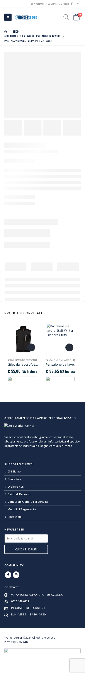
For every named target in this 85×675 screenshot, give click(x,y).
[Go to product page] (23, 339)
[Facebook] (72, 4)
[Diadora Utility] (22, 381)
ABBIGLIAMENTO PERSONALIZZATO (26, 360)
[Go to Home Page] (5, 31)
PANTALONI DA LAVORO (58, 360)
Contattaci (14, 479)
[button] (8, 17)
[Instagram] (78, 4)
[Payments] (42, 655)
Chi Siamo (14, 471)
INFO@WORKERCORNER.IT (28, 608)
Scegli (31, 347)
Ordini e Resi (16, 486)
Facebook (8, 574)
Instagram (16, 574)
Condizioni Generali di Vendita (28, 502)
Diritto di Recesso (19, 494)
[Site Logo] (25, 17)
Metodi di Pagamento (22, 509)
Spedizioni (15, 517)
